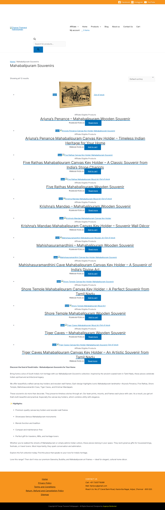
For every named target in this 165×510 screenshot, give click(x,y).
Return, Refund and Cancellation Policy (45, 491)
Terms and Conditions (44, 487)
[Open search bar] (35, 39)
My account (75, 30)
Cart (138, 26)
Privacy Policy (44, 483)
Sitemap (45, 494)
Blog (106, 26)
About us (116, 26)
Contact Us (128, 26)
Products (95, 26)
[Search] (38, 50)
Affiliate (73, 26)
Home (84, 26)
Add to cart (92, 147)
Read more (93, 123)
